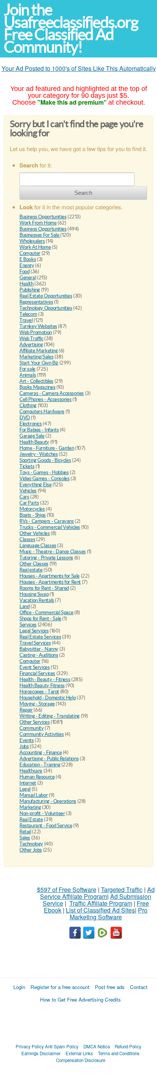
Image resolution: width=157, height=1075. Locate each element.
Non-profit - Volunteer (42, 813)
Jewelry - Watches (38, 454)
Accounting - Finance (40, 752)
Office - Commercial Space (46, 612)
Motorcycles (32, 509)
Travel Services (35, 643)
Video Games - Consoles (44, 478)
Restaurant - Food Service (45, 825)
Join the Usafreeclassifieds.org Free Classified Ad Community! (71, 28)
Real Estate (31, 819)
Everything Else (35, 484)
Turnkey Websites (38, 326)
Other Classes (33, 564)
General (27, 277)
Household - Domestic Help (47, 698)
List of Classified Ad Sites (100, 910)
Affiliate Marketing (38, 351)
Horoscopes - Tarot (39, 691)
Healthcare (30, 771)
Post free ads (110, 987)
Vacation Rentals (36, 600)
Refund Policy (128, 1046)
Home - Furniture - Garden (46, 448)
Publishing (29, 290)
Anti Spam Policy (61, 1046)
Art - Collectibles (36, 381)
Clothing (28, 405)
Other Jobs (30, 850)
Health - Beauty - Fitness (44, 679)
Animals (27, 375)
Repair (26, 710)
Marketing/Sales (36, 357)
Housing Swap (33, 594)
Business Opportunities (42, 217)
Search (83, 193)
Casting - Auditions (38, 655)
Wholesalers (32, 241)
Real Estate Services (40, 637)
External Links (79, 1053)
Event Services (34, 667)
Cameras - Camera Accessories (51, 393)
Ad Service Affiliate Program (97, 893)
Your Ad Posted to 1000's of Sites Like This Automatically (79, 68)
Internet (27, 783)
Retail (25, 832)
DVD (24, 417)
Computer (29, 253)
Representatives (36, 302)
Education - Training (39, 765)
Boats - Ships (32, 515)
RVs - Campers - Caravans (46, 521)
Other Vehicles (34, 533)
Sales (24, 838)
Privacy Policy (30, 1046)
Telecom (28, 314)
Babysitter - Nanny (38, 649)
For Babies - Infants (39, 430)
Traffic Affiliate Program (100, 903)
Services (28, 624)
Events (26, 740)
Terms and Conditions (118, 1053)
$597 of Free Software (66, 889)
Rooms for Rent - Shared (44, 588)
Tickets (26, 466)
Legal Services (34, 631)
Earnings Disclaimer (41, 1053)
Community (31, 728)
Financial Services (37, 673)
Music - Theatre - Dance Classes (52, 551)
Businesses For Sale (39, 235)
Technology (31, 844)
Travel (26, 320)
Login (19, 987)
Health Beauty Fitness (42, 685)
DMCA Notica (96, 1046)
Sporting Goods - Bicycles (45, 460)
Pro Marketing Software (109, 913)
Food (24, 271)
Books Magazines (37, 387)
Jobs (24, 746)
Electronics (30, 424)
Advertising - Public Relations (48, 758)
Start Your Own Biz (38, 363)
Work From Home (38, 223)
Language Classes (37, 545)
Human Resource (37, 777)
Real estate (31, 570)
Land (24, 606)
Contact (138, 987)
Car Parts (29, 503)
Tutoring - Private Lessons (46, 558)
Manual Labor (33, 795)
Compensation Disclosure (80, 1060)
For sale (27, 369)
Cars (24, 497)
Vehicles (28, 491)
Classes (27, 539)
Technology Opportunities (45, 308)
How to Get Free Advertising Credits (80, 999)
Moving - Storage (37, 704)
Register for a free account (60, 987)
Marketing (30, 807)
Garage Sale (32, 436)
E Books (27, 259)
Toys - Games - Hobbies (44, 472)
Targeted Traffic (122, 889)
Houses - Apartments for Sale (49, 576)
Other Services (34, 722)
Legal (24, 789)
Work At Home (35, 247)
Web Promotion (35, 332)
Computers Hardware (41, 411)
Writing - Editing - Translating (49, 716)
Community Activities (41, 734)
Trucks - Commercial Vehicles (49, 527)
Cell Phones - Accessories (45, 399)
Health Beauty (34, 442)
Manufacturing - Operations (47, 801)
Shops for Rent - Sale (40, 618)
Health (26, 284)
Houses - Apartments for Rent (50, 582)
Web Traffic (31, 338)
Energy (26, 265)
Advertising (31, 344)
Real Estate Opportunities (45, 296)
